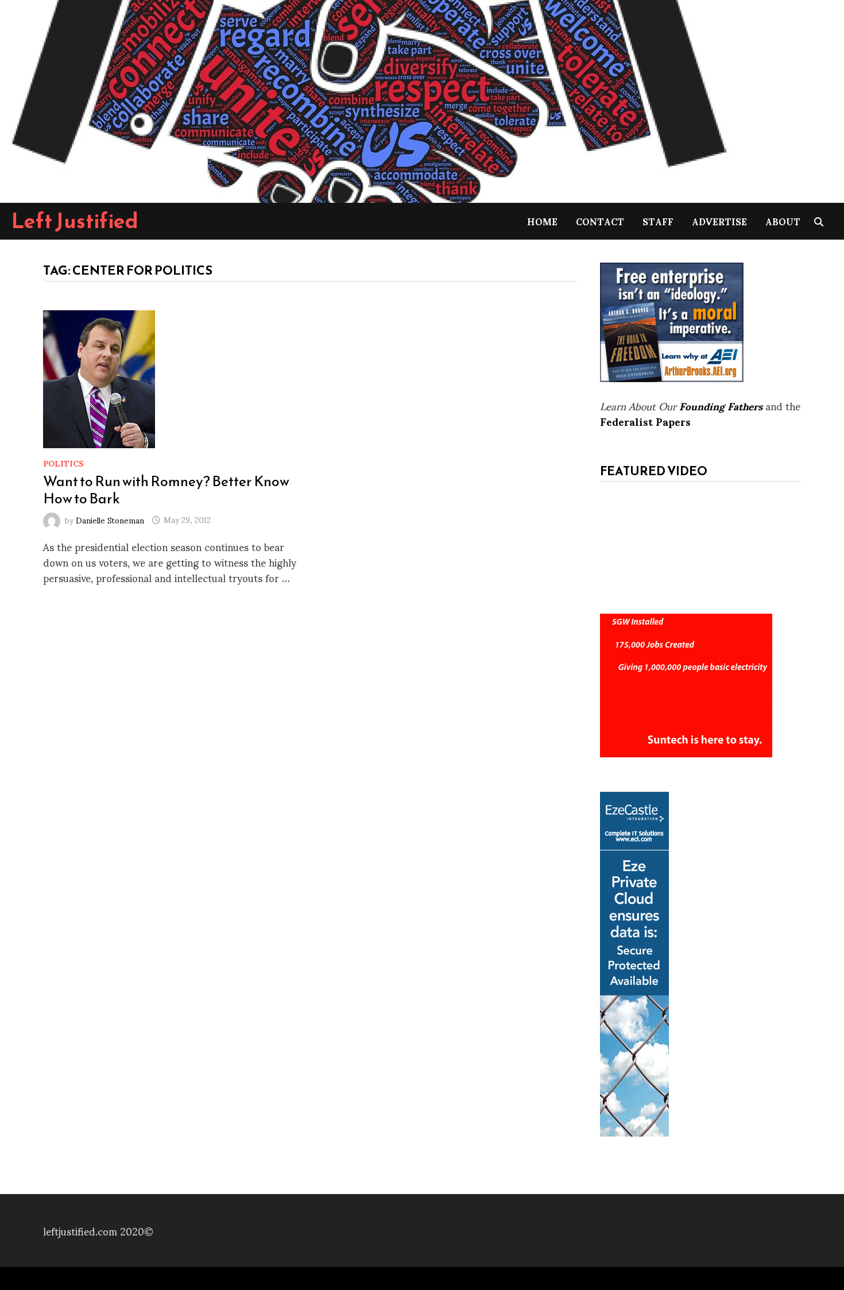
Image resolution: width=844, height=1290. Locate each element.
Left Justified (74, 220)
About (782, 220)
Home (542, 220)
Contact (600, 220)
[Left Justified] (367, 99)
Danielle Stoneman (110, 519)
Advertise (719, 220)
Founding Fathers (720, 405)
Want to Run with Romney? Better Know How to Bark (166, 489)
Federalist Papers (645, 421)
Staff (657, 220)
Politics (63, 463)
